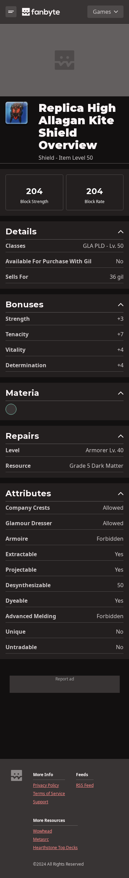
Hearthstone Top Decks (55, 847)
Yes (119, 554)
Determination (26, 365)
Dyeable (17, 600)
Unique (15, 631)
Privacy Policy (46, 785)
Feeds (82, 774)
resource (18, 465)
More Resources (49, 820)
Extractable (21, 554)
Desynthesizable (28, 585)
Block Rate (95, 201)
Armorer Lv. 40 (104, 450)
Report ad (64, 679)
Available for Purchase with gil (49, 261)
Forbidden (110, 538)
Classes (15, 245)
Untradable (21, 647)
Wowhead (42, 831)
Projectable (21, 569)
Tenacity (17, 334)
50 (120, 585)
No (119, 261)
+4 (120, 349)
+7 (120, 334)
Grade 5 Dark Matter (96, 465)
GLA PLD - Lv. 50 (103, 245)
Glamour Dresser (29, 523)
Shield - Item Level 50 (66, 157)
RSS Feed (85, 785)
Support (40, 802)
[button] (64, 233)
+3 (120, 318)
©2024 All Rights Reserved (58, 864)
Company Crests (28, 507)
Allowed (113, 507)
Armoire (17, 538)
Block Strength (34, 201)
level (13, 450)
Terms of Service (49, 793)
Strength (18, 318)
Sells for (17, 276)
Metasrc (41, 839)
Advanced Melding (31, 616)
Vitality (15, 349)
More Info (43, 774)
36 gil (116, 276)
